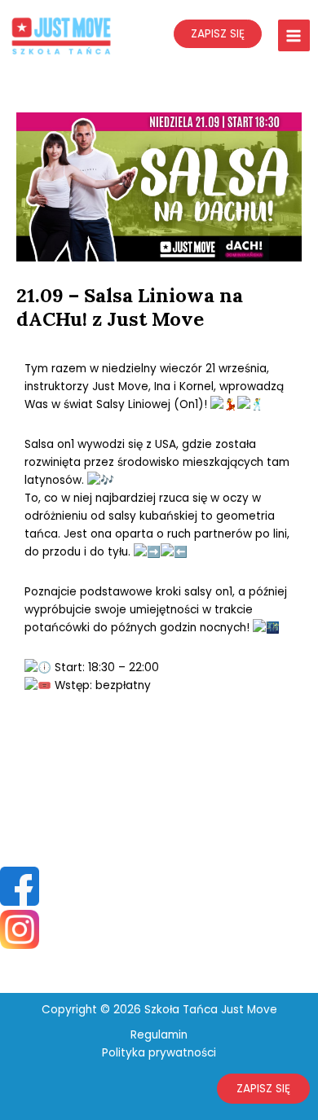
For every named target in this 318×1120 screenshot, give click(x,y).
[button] (263, 1089)
